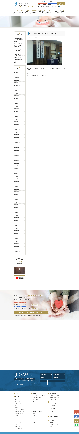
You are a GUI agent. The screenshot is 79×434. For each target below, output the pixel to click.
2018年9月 (16, 132)
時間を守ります (52, 426)
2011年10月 (17, 225)
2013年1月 (16, 220)
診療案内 (34, 12)
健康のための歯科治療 (19, 413)
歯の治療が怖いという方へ (38, 411)
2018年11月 (17, 126)
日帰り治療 (51, 411)
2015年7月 (16, 181)
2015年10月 (17, 173)
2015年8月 (16, 178)
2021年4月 (16, 103)
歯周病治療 (34, 403)
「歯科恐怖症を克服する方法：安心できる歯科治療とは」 (18, 40)
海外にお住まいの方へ (53, 403)
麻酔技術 (34, 420)
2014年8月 (16, 194)
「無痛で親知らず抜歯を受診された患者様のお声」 (18, 61)
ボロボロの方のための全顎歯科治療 (39, 395)
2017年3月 (16, 137)
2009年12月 (17, 251)
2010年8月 (16, 241)
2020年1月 (16, 119)
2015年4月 (16, 189)
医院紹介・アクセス (63, 12)
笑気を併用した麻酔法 (53, 399)
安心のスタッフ (18, 403)
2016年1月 (16, 168)
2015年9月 (16, 176)
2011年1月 (16, 230)
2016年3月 (16, 163)
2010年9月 (16, 238)
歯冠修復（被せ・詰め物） (37, 397)
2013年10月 (17, 204)
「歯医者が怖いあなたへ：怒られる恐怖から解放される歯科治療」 (18, 56)
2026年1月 (16, 82)
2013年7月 (16, 212)
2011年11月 (17, 222)
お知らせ (16, 424)
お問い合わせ (56, 374)
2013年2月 (16, 217)
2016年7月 (16, 152)
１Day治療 (51, 413)
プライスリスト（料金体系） (20, 409)
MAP (19, 381)
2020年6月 (16, 111)
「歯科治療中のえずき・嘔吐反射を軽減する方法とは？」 (18, 50)
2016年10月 (17, 145)
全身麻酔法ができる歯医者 (54, 397)
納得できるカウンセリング (54, 424)
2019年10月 (17, 121)
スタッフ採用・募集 (18, 420)
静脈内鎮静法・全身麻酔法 (41, 12)
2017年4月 (16, 134)
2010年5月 (16, 243)
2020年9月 (16, 106)
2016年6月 (16, 155)
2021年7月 (16, 98)
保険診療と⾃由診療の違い (19, 411)
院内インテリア (18, 405)
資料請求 (56, 377)
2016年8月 (16, 150)
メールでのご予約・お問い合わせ (61, 4)
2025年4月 (17, 85)
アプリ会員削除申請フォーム (20, 428)
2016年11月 (17, 142)
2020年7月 (16, 108)
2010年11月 (17, 233)
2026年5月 (16, 72)
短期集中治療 (48, 12)
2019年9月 (16, 124)
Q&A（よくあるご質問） (56, 12)
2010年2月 (16, 246)
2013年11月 (17, 202)
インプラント (35, 401)
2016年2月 (16, 165)
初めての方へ (21, 12)
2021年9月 (16, 93)
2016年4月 (16, 160)
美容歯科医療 (35, 408)
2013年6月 (16, 215)
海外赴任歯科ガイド (53, 405)
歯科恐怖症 (34, 415)
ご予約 (42, 377)
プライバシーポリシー (19, 422)
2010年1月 (16, 248)
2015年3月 (16, 191)
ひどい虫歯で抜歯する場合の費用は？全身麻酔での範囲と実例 (18, 45)
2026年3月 (16, 77)
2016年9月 (16, 147)
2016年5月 (16, 158)
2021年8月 (16, 95)
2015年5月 (16, 186)
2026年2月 (16, 80)
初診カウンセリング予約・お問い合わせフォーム (31, 312)
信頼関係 (34, 422)
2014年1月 (16, 199)
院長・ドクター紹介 (27, 12)
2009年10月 (17, 254)
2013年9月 (16, 207)
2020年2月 (16, 116)
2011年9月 (16, 228)
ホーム (16, 393)
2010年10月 (17, 235)
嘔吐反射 (34, 413)
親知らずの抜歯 (35, 399)
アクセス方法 (44, 374)
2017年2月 (16, 139)
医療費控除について (18, 415)
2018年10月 (17, 129)
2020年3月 (16, 113)
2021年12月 (17, 90)
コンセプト (16, 12)
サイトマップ (17, 426)
